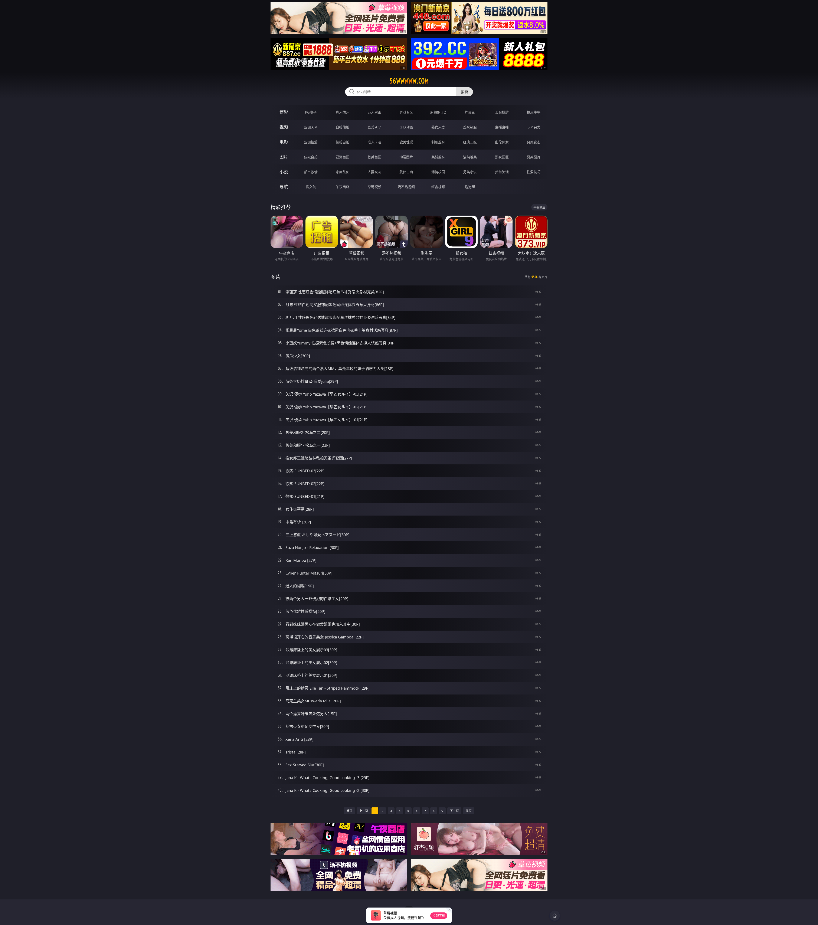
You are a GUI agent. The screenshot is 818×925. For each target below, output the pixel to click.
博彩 (283, 112)
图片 (283, 157)
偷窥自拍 (311, 157)
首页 (349, 811)
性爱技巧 (533, 172)
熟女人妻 (438, 127)
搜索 (464, 91)
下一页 (454, 811)
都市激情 (311, 172)
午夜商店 (342, 186)
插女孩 (311, 186)
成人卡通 (374, 142)
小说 (283, 172)
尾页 (469, 811)
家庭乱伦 (342, 172)
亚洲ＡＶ (311, 127)
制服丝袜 (438, 142)
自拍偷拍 (342, 127)
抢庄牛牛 (533, 112)
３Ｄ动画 (406, 127)
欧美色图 (374, 157)
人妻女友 (374, 172)
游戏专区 (406, 112)
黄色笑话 (502, 172)
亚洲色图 (342, 157)
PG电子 (311, 112)
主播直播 (502, 127)
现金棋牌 (502, 112)
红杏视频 (438, 186)
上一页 (363, 811)
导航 (283, 187)
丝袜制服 (470, 127)
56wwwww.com (409, 81)
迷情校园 (438, 172)
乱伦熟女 (502, 142)
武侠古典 (406, 172)
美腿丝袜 (438, 157)
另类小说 (470, 172)
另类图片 (533, 157)
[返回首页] (555, 916)
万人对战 (374, 112)
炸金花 (470, 112)
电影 (283, 142)
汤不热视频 (406, 186)
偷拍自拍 (342, 142)
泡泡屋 (470, 186)
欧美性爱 (406, 142)
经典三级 (470, 142)
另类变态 (533, 142)
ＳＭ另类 (533, 127)
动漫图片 (406, 157)
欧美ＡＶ (374, 127)
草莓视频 (374, 186)
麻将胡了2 (438, 112)
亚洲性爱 (311, 142)
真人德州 (342, 112)
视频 (283, 127)
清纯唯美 (470, 157)
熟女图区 (502, 157)
